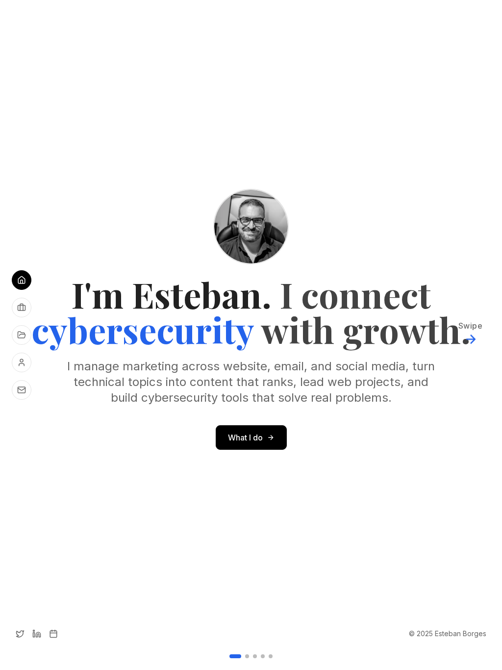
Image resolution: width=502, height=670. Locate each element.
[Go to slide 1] (235, 656)
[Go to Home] (21, 280)
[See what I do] (21, 307)
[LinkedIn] (36, 633)
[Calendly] (53, 633)
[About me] (21, 362)
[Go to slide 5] (271, 656)
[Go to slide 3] (255, 656)
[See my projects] (21, 335)
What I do (245, 437)
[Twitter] (20, 633)
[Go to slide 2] (247, 656)
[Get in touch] (21, 390)
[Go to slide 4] (263, 656)
